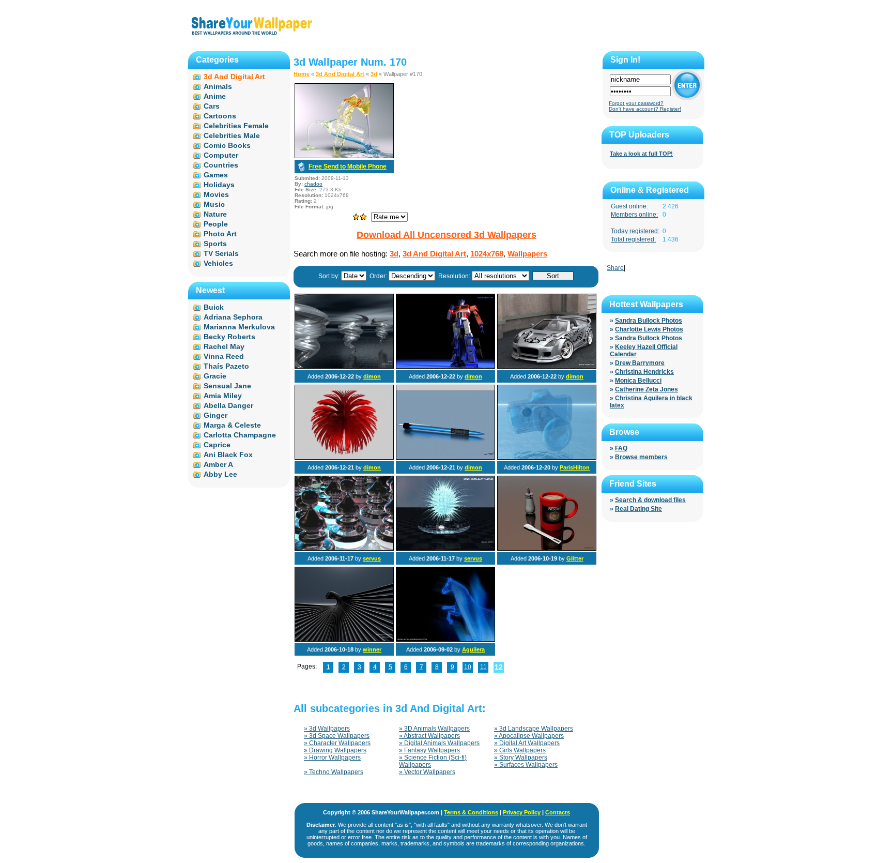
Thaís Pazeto (226, 366)
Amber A (218, 464)
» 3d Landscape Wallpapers (533, 728)
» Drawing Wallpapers (335, 750)
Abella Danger (228, 405)
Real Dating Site (638, 508)
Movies (216, 194)
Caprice (217, 445)
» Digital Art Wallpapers (527, 743)
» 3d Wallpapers (327, 728)
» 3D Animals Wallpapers (434, 728)
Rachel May (224, 346)
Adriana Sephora (233, 317)
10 (467, 667)
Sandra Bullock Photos (648, 320)
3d (374, 74)
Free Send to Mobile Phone (348, 166)
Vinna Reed (224, 356)
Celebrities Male (232, 135)
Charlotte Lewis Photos (649, 329)
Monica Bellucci (638, 380)
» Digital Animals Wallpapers (439, 743)
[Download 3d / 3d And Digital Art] (344, 156)
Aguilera (473, 649)
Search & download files (650, 500)
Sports (215, 243)
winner (372, 649)
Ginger (215, 415)
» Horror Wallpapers (332, 757)
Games (216, 175)
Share (615, 267)
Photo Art (220, 234)
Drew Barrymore (640, 363)
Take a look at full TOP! (641, 153)
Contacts (557, 812)
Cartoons (220, 116)
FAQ (621, 448)
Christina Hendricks (644, 371)
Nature (215, 214)
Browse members (641, 457)
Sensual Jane (227, 386)
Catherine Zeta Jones (646, 389)
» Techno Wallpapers (333, 772)
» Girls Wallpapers (520, 750)
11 (483, 667)
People (216, 224)
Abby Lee (220, 474)
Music (214, 204)
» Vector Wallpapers (427, 772)
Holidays (219, 184)
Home (302, 74)
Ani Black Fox (228, 454)
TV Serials (221, 253)
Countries (221, 165)
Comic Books (227, 145)
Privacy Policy (522, 812)
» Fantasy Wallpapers (429, 750)
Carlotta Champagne (240, 435)
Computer (221, 155)
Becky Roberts (229, 336)
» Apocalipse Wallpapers (529, 735)
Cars (212, 106)
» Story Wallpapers (520, 757)
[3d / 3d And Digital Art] (344, 366)
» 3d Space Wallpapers (336, 735)
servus (372, 558)
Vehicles (218, 263)
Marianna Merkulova (239, 327)
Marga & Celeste (232, 425)
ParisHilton (575, 467)
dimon (372, 376)
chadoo (313, 184)
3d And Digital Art (340, 74)
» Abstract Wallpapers (429, 735)
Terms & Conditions (471, 812)
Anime (215, 96)
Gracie (215, 376)
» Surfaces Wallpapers (526, 764)
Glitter (574, 558)
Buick (214, 307)
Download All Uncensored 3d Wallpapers (446, 235)
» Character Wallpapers (337, 743)
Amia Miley (223, 395)
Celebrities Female (236, 126)
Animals (218, 86)
